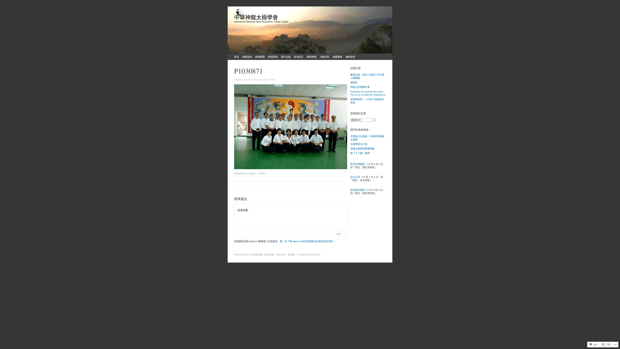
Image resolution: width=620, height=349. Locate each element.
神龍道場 (247, 56)
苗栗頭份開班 (357, 189)
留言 (338, 234)
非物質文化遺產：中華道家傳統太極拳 (367, 137)
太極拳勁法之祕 (358, 144)
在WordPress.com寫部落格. (249, 254)
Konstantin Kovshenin (309, 254)
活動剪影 (324, 56)
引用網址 (261, 173)
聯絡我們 (350, 56)
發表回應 (238, 173)
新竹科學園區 (357, 164)
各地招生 (299, 56)
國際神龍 (311, 56)
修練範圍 (260, 56)
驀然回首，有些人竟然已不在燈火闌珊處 (367, 76)
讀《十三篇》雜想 (360, 153)
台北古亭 (355, 177)
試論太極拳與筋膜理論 (362, 148)
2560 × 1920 (268, 79)
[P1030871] (290, 168)
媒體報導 (337, 56)
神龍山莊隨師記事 (360, 87)
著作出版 (286, 56)
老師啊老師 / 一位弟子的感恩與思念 (367, 100)
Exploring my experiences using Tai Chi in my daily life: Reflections (367, 93)
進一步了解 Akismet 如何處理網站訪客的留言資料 (306, 241)
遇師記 (354, 82)
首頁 (236, 56)
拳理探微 (273, 56)
